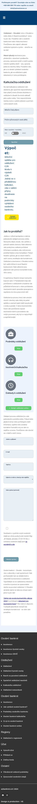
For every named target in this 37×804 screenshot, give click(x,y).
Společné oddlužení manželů (15, 680)
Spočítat (14, 142)
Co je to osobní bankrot (13, 721)
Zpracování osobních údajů (14, 777)
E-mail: (8, 452)
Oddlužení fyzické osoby (13, 671)
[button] (4, 18)
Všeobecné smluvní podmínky (15, 772)
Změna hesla (8, 760)
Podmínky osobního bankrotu (15, 712)
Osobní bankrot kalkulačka (14, 716)
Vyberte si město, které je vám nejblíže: (17, 477)
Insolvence (7, 644)
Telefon (8, 464)
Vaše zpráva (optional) (12, 490)
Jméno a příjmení (11, 439)
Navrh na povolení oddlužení (15, 676)
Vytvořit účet (8, 750)
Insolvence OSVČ (10, 654)
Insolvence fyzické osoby (13, 649)
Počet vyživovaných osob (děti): (16, 120)
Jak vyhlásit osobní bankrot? (15, 707)
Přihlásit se (8, 755)
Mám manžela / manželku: (13, 130)
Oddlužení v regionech (12, 738)
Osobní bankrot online (12, 726)
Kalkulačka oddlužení (12, 685)
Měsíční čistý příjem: (12, 110)
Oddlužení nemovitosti (12, 690)
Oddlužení (7, 666)
